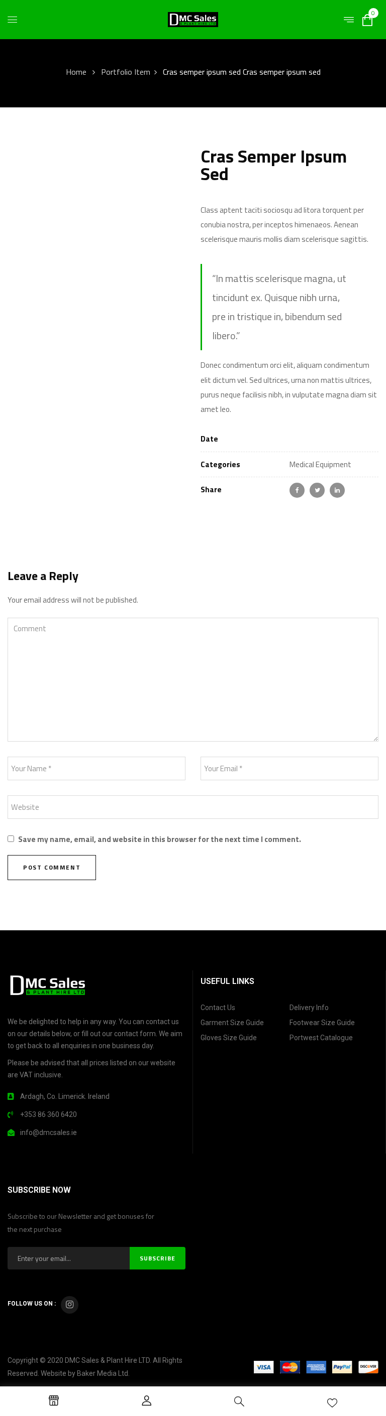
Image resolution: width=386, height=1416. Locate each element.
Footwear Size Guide (322, 1023)
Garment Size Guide (232, 1023)
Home (76, 72)
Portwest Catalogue (321, 1038)
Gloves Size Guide (229, 1038)
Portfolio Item (125, 72)
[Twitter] (317, 490)
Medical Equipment (320, 464)
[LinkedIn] (337, 490)
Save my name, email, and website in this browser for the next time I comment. (159, 839)
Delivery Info (309, 1008)
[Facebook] (297, 490)
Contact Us (218, 1008)
